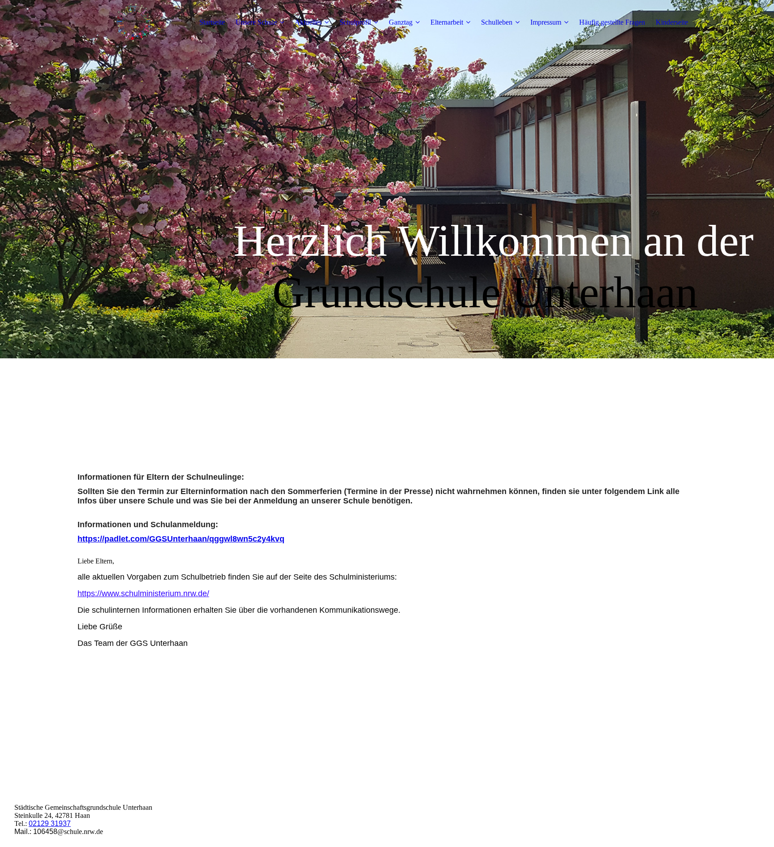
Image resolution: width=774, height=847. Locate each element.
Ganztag (401, 22)
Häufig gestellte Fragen (612, 22)
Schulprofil (355, 22)
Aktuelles (308, 22)
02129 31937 (50, 823)
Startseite (212, 22)
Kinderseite (672, 22)
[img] (133, 22)
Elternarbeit (446, 22)
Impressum (545, 22)
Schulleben (496, 22)
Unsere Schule (256, 22)
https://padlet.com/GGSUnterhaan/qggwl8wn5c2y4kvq (180, 538)
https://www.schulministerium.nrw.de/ (143, 593)
